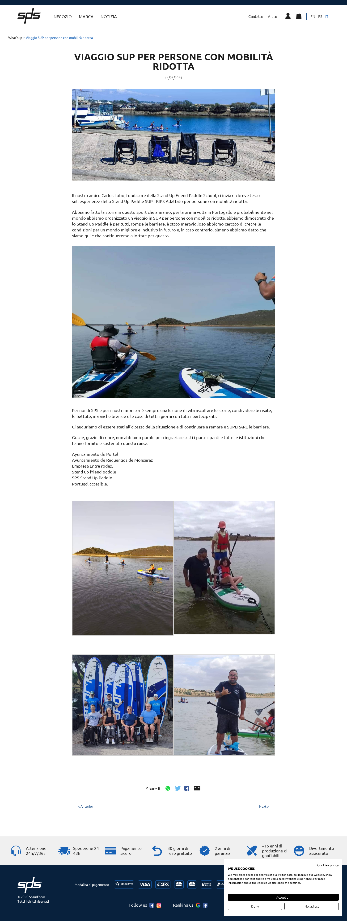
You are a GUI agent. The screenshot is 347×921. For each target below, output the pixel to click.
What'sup (15, 37)
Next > (264, 806)
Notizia (109, 16)
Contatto (255, 16)
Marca (86, 16)
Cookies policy (328, 865)
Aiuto (272, 16)
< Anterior (85, 806)
